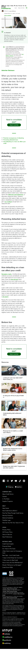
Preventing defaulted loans (10, 140)
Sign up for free (21, 7)
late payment (14, 279)
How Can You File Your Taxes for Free (13, 523)
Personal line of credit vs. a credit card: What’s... (13, 431)
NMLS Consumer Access (12, 588)
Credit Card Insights (8, 544)
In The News (5, 499)
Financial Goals (6, 546)
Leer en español (7, 15)
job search (5, 297)
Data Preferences (7, 537)
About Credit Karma (7, 494)
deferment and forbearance (15, 194)
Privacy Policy (6, 530)
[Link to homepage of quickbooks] (14, 640)
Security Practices (7, 515)
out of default (8, 202)
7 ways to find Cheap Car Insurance (12, 558)
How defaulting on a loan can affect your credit (14, 142)
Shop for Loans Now (14, 125)
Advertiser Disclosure (7, 70)
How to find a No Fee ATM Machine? (12, 562)
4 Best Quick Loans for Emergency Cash (12, 552)
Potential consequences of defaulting (13, 138)
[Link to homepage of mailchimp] (14, 643)
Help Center (5, 508)
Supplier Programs (7, 501)
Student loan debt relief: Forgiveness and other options (14, 467)
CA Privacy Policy (7, 532)
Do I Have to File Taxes (8, 549)
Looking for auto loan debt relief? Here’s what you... (13, 378)
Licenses (4, 588)
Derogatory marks (6, 274)
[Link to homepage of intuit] (14, 630)
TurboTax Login (6, 520)
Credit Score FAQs (7, 567)
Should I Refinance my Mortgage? (11, 565)
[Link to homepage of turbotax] (14, 634)
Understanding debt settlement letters (12, 414)
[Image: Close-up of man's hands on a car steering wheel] (14, 370)
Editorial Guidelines (7, 518)
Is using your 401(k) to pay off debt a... (13, 396)
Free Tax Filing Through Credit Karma (12, 513)
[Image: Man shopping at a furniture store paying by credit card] (14, 423)
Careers (4, 496)
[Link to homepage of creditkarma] (14, 637)
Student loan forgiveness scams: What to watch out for (12, 449)
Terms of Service (7, 534)
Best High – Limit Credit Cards (10, 555)
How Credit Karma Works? (9, 511)
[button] (26, 7)
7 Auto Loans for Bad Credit (10, 560)
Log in (15, 7)
